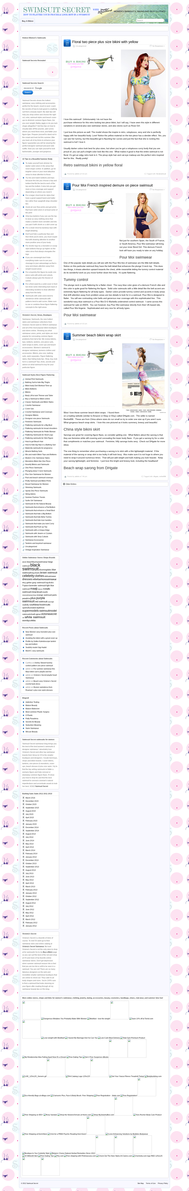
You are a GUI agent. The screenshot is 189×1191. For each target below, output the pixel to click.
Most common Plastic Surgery (37, 712)
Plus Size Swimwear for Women (38, 474)
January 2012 (31, 926)
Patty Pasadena (32, 719)
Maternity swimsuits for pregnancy (38, 448)
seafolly (25, 605)
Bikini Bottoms (31, 389)
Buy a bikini (27, 21)
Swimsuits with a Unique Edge (37, 530)
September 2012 (32, 900)
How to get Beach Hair (34, 441)
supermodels (30, 610)
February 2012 (31, 923)
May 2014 (30, 844)
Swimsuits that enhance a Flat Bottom (40, 507)
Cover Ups (29, 409)
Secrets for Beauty (33, 722)
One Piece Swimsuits (33, 468)
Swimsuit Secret (41, 786)
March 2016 (30, 798)
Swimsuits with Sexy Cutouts (36, 537)
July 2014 (29, 837)
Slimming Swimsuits (33, 487)
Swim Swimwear (32, 728)
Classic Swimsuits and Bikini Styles (39, 402)
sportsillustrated (29, 608)
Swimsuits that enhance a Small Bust (40, 510)
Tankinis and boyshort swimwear (38, 543)
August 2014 (31, 834)
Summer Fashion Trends (35, 497)
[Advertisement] (90, 28)
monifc (45, 592)
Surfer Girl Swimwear (33, 501)
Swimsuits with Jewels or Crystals (38, 533)
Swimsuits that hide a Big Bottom (38, 514)
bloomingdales (45, 570)
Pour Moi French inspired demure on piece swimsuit (112, 185)
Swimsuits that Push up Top (36, 527)
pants (54, 595)
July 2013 (29, 873)
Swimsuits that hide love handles (38, 520)
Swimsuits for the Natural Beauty (38, 504)
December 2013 (32, 860)
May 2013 (30, 880)
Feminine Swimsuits (33, 422)
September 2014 (32, 831)
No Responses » (158, 46)
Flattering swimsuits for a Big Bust (38, 425)
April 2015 (30, 817)
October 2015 (31, 804)
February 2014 (31, 854)
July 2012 (29, 906)
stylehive (40, 607)
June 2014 (30, 841)
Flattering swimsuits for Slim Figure (39, 438)
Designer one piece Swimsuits (37, 418)
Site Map (140, 1183)
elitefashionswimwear (45, 579)
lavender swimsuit (37, 585)
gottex (29, 583)
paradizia (26, 598)
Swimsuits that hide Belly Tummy (38, 517)
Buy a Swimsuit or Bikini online (37, 399)
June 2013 (30, 877)
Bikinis (28, 392)
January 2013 (31, 893)
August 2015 (31, 811)
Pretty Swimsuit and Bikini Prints (38, 481)
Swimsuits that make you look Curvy (39, 524)
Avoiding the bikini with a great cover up (41, 638)
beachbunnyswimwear (37, 562)
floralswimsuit (161, 174)
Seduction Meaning (33, 725)
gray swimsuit (38, 582)
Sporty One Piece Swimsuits (36, 491)
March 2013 (30, 887)
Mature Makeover (33, 709)
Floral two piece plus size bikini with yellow (105, 42)
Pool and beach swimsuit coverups (39, 478)
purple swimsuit (33, 599)
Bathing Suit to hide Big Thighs (37, 382)
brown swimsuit (48, 572)
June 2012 (30, 909)
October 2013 (31, 863)
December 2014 (32, 827)
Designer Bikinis (31, 415)
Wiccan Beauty (32, 732)
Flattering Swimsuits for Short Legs (39, 435)
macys (40, 589)
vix (23, 617)
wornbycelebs (29, 620)
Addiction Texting (32, 702)
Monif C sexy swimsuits (35, 651)
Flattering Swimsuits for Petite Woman (40, 432)
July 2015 (29, 814)
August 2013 (31, 870)
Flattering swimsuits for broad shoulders (41, 428)
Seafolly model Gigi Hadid (36, 647)
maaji (33, 588)
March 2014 (30, 850)
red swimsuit (41, 601)
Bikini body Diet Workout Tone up (38, 386)
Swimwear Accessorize (34, 540)
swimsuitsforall (28, 614)
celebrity (28, 576)
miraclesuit (36, 592)
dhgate (155, 476)
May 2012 (30, 913)
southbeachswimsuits (39, 604)
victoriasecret (49, 614)
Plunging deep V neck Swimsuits (38, 471)
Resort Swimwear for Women (37, 484)
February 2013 (31, 890)
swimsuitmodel (48, 610)
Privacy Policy (163, 1183)
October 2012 (31, 896)
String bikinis (30, 494)
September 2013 (32, 867)
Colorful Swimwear (32, 405)
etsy (24, 583)
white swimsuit (35, 617)
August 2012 (31, 903)
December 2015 (32, 801)
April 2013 (30, 883)
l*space (25, 586)
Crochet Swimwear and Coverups (38, 412)
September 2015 (32, 808)
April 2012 (30, 916)
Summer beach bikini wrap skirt (96, 335)
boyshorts (35, 573)
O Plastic (29, 715)
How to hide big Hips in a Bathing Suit (40, 445)
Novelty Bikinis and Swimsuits (37, 464)
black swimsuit (31, 567)
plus (33, 598)
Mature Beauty (31, 705)
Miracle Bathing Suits (33, 451)
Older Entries (71, 484)
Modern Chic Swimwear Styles (37, 458)
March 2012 (30, 919)
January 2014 (31, 857)
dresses (27, 579)
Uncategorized (81, 46)
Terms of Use (151, 1183)
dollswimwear (50, 576)
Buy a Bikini (47, 952)
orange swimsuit (44, 595)
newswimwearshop (29, 595)
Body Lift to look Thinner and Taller (39, 395)
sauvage (51, 602)
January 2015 (31, 824)
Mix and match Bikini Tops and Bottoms (41, 455)
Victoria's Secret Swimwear (33, 946)
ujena (38, 614)
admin (77, 174)
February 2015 (31, 821)
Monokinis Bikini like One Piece (37, 461)
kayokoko (49, 583)
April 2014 (30, 847)
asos (24, 562)
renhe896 (162, 476)
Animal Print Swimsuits (34, 379)
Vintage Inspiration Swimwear (37, 550)
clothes (39, 575)
